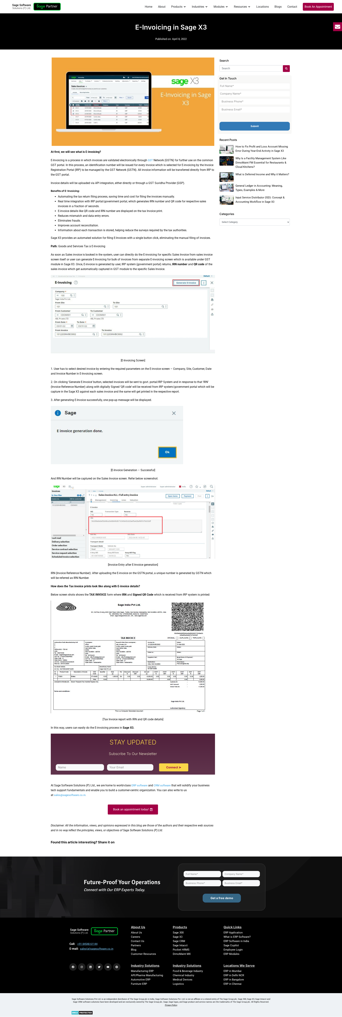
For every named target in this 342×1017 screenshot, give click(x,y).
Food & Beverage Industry (188, 971)
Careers (135, 936)
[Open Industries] (206, 7)
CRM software (162, 785)
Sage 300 (178, 932)
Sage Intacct (180, 945)
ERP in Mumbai (233, 971)
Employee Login (233, 949)
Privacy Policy (171, 1005)
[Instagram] (82, 967)
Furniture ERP (139, 983)
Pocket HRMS (181, 949)
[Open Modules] (226, 7)
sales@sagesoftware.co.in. (70, 795)
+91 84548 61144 (87, 944)
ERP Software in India (236, 941)
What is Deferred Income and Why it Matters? (262, 174)
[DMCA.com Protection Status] (82, 1012)
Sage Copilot (231, 945)
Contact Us (137, 941)
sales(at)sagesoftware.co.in (96, 948)
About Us (136, 932)
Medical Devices (182, 979)
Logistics (178, 983)
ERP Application (233, 932)
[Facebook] (73, 967)
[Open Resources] (249, 7)
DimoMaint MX (182, 954)
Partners (136, 945)
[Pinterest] (116, 967)
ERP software (139, 785)
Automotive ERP (140, 979)
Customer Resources (143, 954)
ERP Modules (231, 954)
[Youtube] (108, 967)
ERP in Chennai (233, 983)
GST (151, 160)
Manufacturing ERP (142, 971)
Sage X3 (177, 936)
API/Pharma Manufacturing (147, 975)
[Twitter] (99, 967)
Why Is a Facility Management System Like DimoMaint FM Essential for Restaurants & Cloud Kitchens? (260, 162)
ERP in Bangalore (234, 979)
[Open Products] (184, 7)
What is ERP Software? (237, 936)
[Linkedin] (90, 967)
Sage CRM (179, 941)
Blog (133, 949)
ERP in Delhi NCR (234, 975)
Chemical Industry (183, 975)
